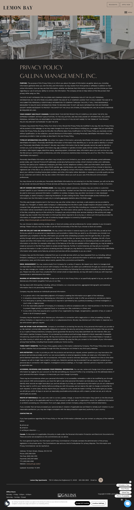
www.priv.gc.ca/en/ (33, 464)
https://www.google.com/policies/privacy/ (40, 220)
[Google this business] (100, 480)
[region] (57, 503)
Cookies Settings (98, 503)
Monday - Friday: (12, 494)
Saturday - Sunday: (13, 497)
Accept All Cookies (82, 503)
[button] (113, 4)
